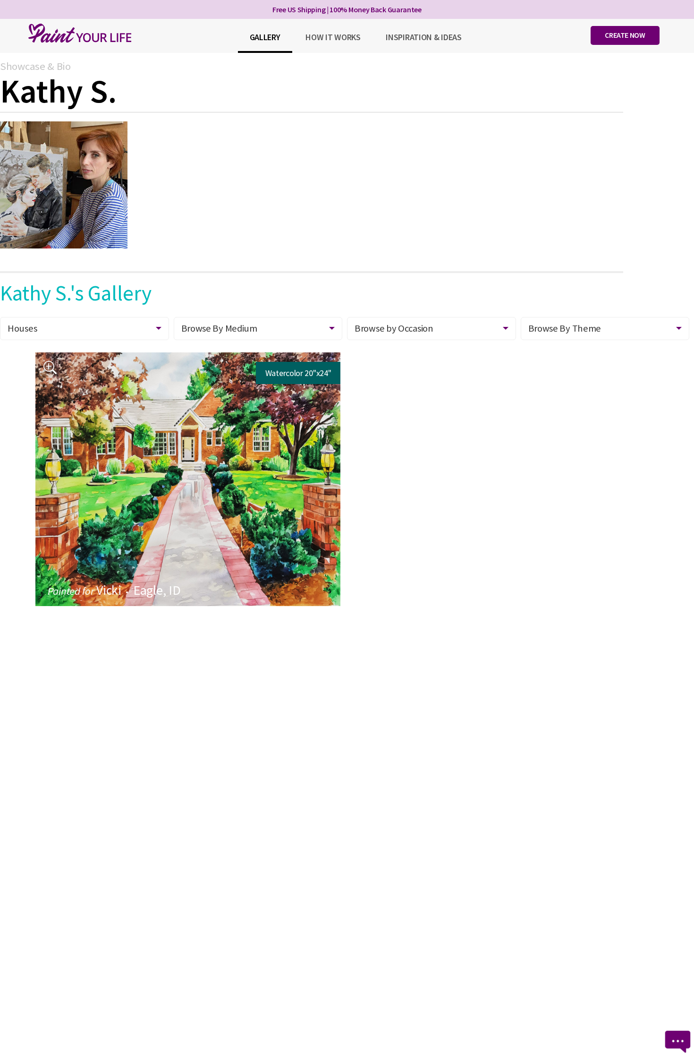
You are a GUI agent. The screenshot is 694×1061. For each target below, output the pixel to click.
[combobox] (431, 328)
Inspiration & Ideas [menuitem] (423, 37)
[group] (188, 479)
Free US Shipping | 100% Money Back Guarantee (347, 9)
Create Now (625, 35)
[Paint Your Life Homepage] (79, 33)
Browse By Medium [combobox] (219, 328)
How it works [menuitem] (332, 37)
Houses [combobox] (22, 328)
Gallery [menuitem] (265, 37)
